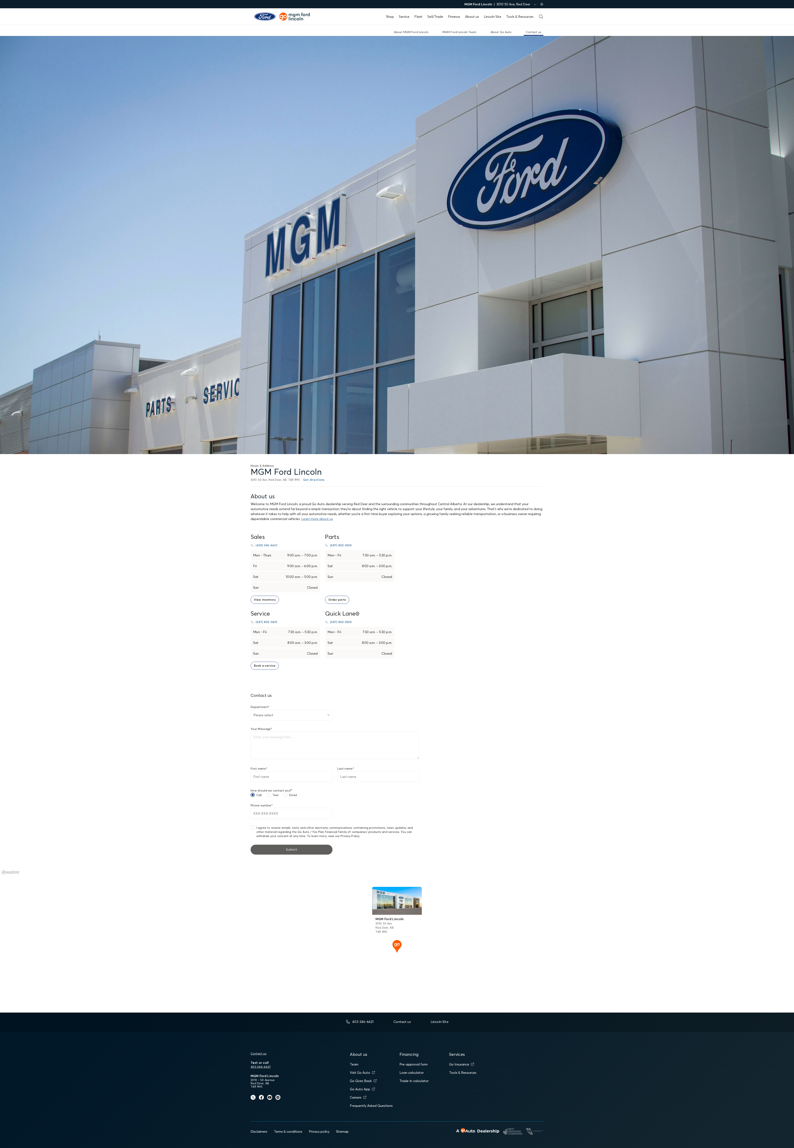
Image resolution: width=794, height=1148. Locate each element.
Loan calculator (411, 1072)
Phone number (262, 805)
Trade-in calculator (414, 1081)
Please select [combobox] (263, 715)
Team (354, 1064)
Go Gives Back (361, 1081)
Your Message (261, 729)
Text (276, 795)
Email (293, 795)
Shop (390, 16)
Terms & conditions (288, 1131)
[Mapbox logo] (10, 872)
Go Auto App (360, 1089)
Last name (345, 768)
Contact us (259, 1053)
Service (404, 16)
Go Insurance (459, 1064)
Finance (454, 16)
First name (259, 768)
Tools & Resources (519, 16)
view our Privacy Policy (343, 836)
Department (260, 707)
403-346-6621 (260, 1067)
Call (259, 795)
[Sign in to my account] (541, 4)
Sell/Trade (435, 16)
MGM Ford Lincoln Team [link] (459, 32)
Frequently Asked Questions (371, 1106)
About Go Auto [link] (501, 32)
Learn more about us (317, 519)
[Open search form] (540, 16)
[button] (397, 945)
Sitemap (342, 1131)
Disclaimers (259, 1131)
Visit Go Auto (360, 1072)
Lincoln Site (492, 16)
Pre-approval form (413, 1064)
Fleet (418, 16)
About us (472, 16)
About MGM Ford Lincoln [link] (411, 32)
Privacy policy (319, 1131)
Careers (355, 1097)
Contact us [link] (533, 32)
